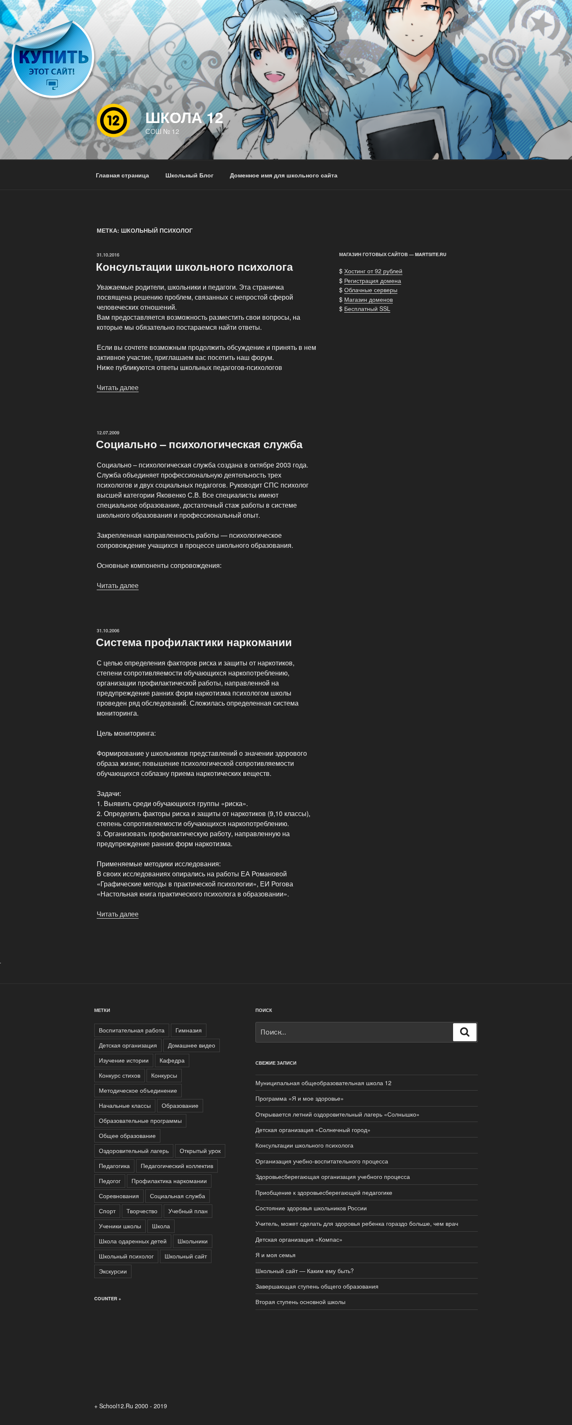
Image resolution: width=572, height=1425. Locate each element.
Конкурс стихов (119, 1075)
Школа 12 (184, 117)
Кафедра (172, 1060)
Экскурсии (113, 1271)
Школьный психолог (126, 1256)
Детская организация (128, 1045)
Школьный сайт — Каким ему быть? (304, 1270)
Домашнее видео (191, 1045)
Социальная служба (177, 1195)
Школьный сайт (186, 1256)
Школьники (193, 1241)
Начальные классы (125, 1105)
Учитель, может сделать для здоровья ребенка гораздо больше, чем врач (356, 1223)
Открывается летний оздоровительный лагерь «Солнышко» (337, 1114)
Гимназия (188, 1030)
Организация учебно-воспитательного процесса (321, 1161)
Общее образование (127, 1135)
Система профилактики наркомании (194, 642)
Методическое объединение (138, 1090)
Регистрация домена (372, 280)
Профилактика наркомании (169, 1180)
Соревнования (119, 1195)
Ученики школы (120, 1226)
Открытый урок (200, 1150)
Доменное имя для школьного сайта (284, 175)
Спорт (107, 1211)
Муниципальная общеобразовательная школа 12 (323, 1082)
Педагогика (114, 1165)
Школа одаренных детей (133, 1241)
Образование (180, 1105)
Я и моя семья (275, 1254)
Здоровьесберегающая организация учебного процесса (332, 1176)
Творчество (141, 1211)
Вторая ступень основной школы (300, 1301)
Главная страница (122, 175)
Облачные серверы (370, 289)
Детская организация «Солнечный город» (313, 1129)
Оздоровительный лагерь (134, 1150)
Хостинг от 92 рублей (373, 271)
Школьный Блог (189, 175)
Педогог (110, 1180)
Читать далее (118, 387)
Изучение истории (124, 1060)
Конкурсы (164, 1075)
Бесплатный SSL (367, 308)
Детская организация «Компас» (299, 1239)
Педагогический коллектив (177, 1165)
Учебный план (188, 1211)
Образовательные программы (140, 1120)
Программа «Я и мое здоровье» (299, 1098)
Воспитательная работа (132, 1030)
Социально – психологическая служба (199, 444)
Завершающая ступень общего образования (317, 1286)
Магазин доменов (368, 299)
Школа (161, 1226)
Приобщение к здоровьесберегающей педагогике (323, 1192)
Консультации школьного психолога (194, 266)
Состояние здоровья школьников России (311, 1208)
